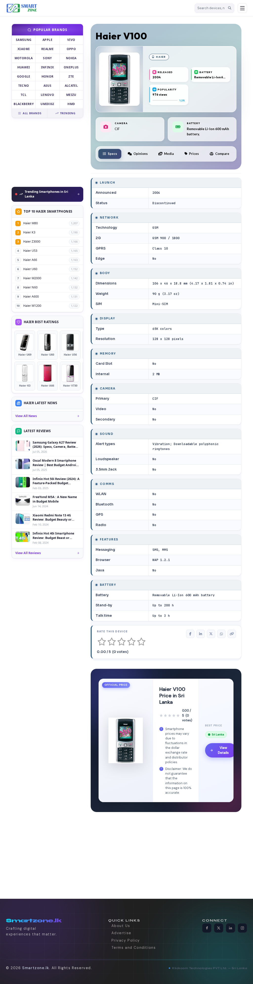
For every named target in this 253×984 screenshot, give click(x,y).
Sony (47, 58)
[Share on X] (211, 634)
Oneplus (71, 67)
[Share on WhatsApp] (221, 634)
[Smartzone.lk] (98, 8)
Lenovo (47, 95)
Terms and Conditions (133, 947)
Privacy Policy (125, 940)
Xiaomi (24, 49)
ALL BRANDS (32, 113)
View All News (26, 416)
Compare (222, 154)
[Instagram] (242, 928)
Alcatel (71, 86)
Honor (48, 76)
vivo (71, 40)
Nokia (71, 58)
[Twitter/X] (218, 928)
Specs (112, 154)
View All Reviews (28, 553)
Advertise (121, 933)
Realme (47, 49)
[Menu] (242, 8)
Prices (194, 154)
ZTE (71, 76)
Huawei (23, 67)
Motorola (24, 58)
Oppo (71, 49)
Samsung (24, 40)
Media (169, 154)
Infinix (47, 67)
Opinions (140, 154)
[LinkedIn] (230, 928)
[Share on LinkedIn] (200, 634)
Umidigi (47, 104)
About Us (120, 926)
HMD (71, 104)
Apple (47, 40)
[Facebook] (206, 928)
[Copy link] (232, 634)
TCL (23, 95)
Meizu (71, 95)
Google (23, 76)
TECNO (23, 86)
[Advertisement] (47, 152)
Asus (47, 86)
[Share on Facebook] (190, 634)
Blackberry (24, 104)
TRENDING (68, 113)
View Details (223, 750)
